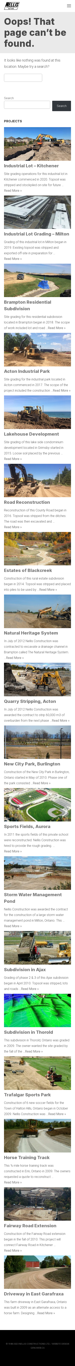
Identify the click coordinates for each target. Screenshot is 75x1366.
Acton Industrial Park (27, 371)
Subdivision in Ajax (25, 969)
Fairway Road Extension (30, 1225)
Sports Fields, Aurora (27, 826)
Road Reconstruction (27, 502)
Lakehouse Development (31, 434)
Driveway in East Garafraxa (34, 1293)
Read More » (13, 191)
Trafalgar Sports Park (27, 1094)
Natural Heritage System (31, 633)
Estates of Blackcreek (28, 570)
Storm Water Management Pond (33, 898)
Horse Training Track (27, 1157)
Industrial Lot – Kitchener (31, 165)
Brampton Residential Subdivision (27, 305)
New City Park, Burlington (32, 763)
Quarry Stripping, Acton (30, 701)
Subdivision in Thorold (28, 1032)
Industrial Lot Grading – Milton (36, 233)
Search (9, 98)
